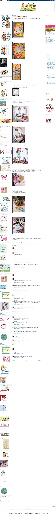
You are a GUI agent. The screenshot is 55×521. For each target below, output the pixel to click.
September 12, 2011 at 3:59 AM (19, 304)
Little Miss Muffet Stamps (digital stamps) (50, 40)
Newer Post (13, 360)
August (48, 84)
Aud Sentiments (14, 192)
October (48, 58)
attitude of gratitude (8, 14)
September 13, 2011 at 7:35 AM (19, 333)
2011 (47, 55)
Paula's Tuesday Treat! (49, 80)
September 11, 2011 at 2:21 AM (19, 287)
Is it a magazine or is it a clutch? (50, 63)
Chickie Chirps (29, 6)
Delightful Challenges (14, 193)
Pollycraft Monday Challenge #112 (51, 62)
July (47, 85)
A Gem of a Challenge (25, 169)
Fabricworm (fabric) (47, 38)
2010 (47, 93)
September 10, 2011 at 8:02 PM (19, 282)
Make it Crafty (24, 168)
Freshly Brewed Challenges (15, 101)
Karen (15, 321)
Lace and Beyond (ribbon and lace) (49, 39)
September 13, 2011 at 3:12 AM (19, 328)
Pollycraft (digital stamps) (48, 42)
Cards (1, 14)
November (48, 57)
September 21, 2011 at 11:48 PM (19, 357)
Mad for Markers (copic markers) (49, 41)
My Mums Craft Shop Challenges (16, 102)
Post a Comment (14, 359)
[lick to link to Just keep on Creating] (6, 457)
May (47, 87)
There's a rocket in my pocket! (50, 67)
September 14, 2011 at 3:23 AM (19, 337)
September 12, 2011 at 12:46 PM (19, 319)
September (48, 59)
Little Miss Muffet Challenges (27, 238)
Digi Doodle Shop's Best (15, 100)
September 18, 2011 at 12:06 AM (19, 353)
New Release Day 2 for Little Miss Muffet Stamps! (19, 16)
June (47, 86)
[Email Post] (21, 242)
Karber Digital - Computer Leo (50, 61)
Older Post (39, 360)
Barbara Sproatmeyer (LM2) (17, 315)
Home (26, 360)
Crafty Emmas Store (35, 169)
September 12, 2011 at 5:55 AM (19, 308)
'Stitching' (30, 264)
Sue (14, 251)
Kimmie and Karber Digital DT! (50, 81)
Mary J (15, 273)
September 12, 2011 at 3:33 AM (19, 298)
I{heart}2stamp (25, 87)
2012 (47, 54)
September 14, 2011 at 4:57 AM (19, 341)
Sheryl (15, 300)
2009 (47, 94)
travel (12, 14)
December (48, 56)
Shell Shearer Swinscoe (16, 277)
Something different (49, 76)
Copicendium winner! (49, 75)
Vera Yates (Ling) (16, 355)
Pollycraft (15, 171)
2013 (47, 53)
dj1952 (15, 284)
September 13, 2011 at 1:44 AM (19, 324)
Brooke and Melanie (33, 18)
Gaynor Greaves (16, 326)
